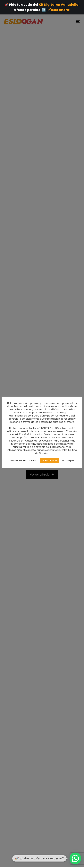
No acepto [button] (68, 460)
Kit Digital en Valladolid (59, 4)
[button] (75, 858)
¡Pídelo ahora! (58, 10)
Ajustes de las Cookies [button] (23, 460)
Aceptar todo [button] (49, 460)
